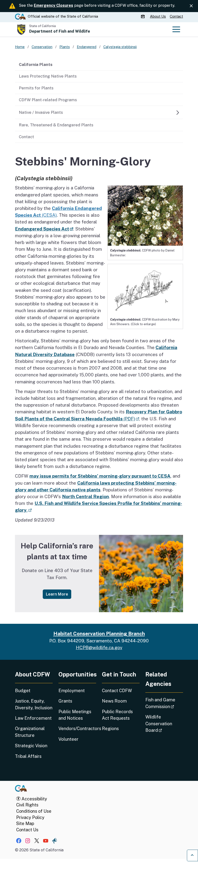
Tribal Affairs (28, 756)
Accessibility (34, 798)
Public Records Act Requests (117, 715)
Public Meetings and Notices (74, 715)
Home (20, 47)
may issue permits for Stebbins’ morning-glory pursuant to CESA (99, 476)
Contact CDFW (117, 690)
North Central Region (85, 496)
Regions (110, 728)
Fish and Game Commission (164, 703)
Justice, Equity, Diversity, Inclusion (33, 704)
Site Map (25, 823)
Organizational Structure (30, 732)
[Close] (191, 5)
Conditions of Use (33, 811)
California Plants (35, 64)
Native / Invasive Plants (41, 112)
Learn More (58, 593)
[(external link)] (145, 289)
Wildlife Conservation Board (164, 723)
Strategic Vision (31, 745)
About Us (158, 16)
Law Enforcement (33, 718)
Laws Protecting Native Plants (48, 76)
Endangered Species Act (44, 228)
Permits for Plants (36, 88)
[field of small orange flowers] (141, 573)
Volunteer (68, 739)
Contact (176, 16)
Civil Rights (27, 804)
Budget (22, 690)
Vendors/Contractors (77, 728)
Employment (71, 690)
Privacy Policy (30, 817)
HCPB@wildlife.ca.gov (99, 647)
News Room (114, 701)
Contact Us (27, 829)
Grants (65, 701)
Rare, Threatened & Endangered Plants (56, 124)
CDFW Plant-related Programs (48, 99)
